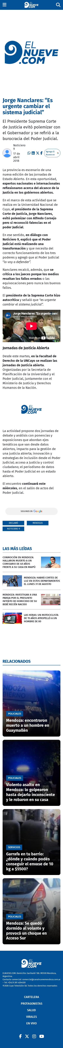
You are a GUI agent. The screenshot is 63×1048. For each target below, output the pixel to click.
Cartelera (31, 997)
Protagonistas (31, 1003)
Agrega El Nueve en (50, 153)
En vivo (31, 1023)
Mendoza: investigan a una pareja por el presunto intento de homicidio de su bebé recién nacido (20, 599)
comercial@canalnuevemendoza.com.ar (41, 979)
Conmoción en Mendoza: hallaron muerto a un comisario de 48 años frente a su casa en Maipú (19, 562)
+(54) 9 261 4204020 (17, 982)
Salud (31, 1010)
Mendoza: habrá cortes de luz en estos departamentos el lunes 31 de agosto (42, 581)
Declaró (13, 523)
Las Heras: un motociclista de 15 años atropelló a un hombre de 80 (41, 618)
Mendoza (38, 523)
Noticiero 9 (13, 528)
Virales (31, 1017)
